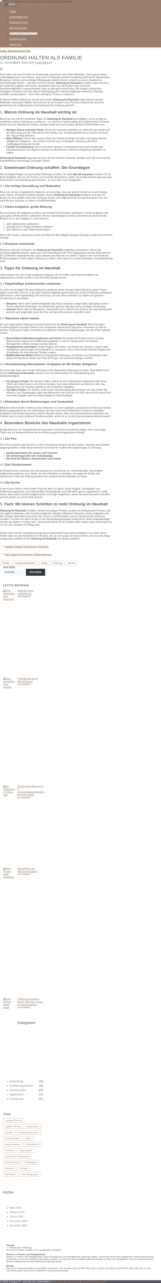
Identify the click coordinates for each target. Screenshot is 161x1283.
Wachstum (10, 1174)
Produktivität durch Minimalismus (27, 680)
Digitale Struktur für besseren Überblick (27, 546)
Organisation (18, 28)
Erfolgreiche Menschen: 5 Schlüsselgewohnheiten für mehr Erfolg (30, 790)
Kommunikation (13, 1144)
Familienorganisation (23, 33)
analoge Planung (13, 1120)
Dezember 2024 (18, 1221)
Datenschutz (73, 1281)
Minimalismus (33, 1144)
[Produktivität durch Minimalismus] (9, 731)
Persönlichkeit (12, 1162)
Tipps (47, 274)
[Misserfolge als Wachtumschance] (9, 932)
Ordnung (57, 563)
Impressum (58, 1281)
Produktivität (18, 22)
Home (12, 11)
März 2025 (15, 1207)
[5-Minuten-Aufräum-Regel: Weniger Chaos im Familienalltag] (9, 1039)
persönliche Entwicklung (17, 1156)
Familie (5, 563)
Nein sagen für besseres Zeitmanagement (28, 554)
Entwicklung (17, 39)
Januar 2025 (16, 1216)
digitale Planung (13, 1126)
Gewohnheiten (18, 17)
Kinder (44, 563)
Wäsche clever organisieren (25, 592)
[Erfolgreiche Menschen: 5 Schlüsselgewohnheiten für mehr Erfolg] (9, 826)
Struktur (72, 563)
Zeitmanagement (29, 1174)
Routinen (9, 1168)
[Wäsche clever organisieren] (9, 633)
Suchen (9, 567)
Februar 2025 (17, 1212)
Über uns (15, 44)
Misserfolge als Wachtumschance (27, 870)
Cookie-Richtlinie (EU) (94, 1281)
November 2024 (18, 1225)
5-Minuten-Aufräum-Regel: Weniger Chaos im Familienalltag (30, 1002)
